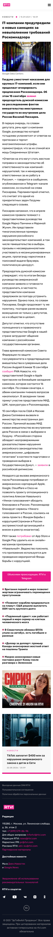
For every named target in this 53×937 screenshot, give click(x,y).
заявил (31, 96)
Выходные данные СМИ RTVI (16, 785)
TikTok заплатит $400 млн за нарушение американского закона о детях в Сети (26, 759)
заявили (43, 465)
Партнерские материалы (16, 849)
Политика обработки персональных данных (24, 794)
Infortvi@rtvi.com (36, 834)
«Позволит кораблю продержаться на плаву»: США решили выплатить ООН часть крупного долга (25, 605)
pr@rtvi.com (26, 842)
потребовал (24, 536)
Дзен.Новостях (16, 863)
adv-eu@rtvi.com (28, 845)
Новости (8, 17)
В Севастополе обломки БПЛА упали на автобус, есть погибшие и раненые (24, 632)
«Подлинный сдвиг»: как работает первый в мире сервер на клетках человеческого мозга (25, 619)
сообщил (7, 371)
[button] (49, 5)
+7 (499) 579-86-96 (17, 831)
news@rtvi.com (28, 838)
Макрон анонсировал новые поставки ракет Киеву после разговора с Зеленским (21, 659)
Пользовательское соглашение (17, 790)
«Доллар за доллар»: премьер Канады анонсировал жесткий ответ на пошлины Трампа (25, 646)
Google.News (11, 867)
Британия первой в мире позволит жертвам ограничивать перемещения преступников (26, 592)
